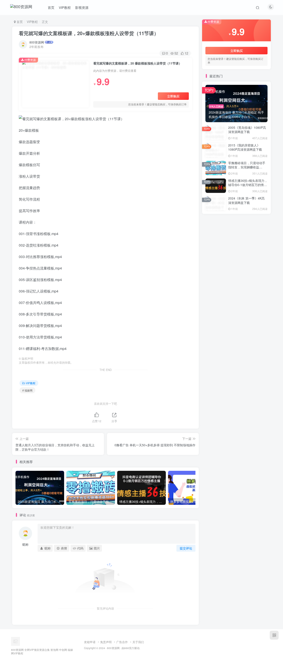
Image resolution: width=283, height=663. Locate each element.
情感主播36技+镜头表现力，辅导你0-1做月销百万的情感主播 (248, 184)
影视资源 (81, 7)
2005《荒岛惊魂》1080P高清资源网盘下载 (247, 129)
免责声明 (106, 642)
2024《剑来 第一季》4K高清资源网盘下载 (246, 200)
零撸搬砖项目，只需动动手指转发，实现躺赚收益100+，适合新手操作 (246, 167)
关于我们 (138, 642)
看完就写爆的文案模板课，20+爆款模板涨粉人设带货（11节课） (89, 33)
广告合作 (122, 642)
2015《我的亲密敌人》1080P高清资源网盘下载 (245, 147)
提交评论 (186, 548)
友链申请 (90, 642)
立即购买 (173, 96)
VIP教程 (65, 7)
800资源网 (36, 42)
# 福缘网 (27, 390)
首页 (51, 7)
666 (126, 648)
